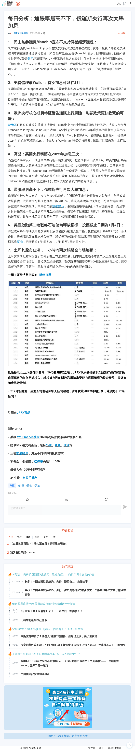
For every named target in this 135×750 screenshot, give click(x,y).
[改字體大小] (119, 4)
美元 (30, 58)
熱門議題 (67, 566)
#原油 (36, 485)
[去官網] (7, 3)
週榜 (19, 537)
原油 (20, 242)
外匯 (49, 445)
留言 (45, 537)
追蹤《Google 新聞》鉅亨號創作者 (68, 735)
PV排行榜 (67, 530)
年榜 (37, 537)
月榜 (28, 537)
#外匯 (21, 485)
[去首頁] (18, 4)
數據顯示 (58, 206)
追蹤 (123, 33)
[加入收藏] (125, 4)
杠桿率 (38, 461)
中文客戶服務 (28, 477)
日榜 (11, 537)
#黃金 (29, 485)
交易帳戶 (22, 453)
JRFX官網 (23, 412)
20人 (14, 493)
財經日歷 (45, 275)
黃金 (58, 445)
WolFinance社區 (28, 437)
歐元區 (12, 125)
